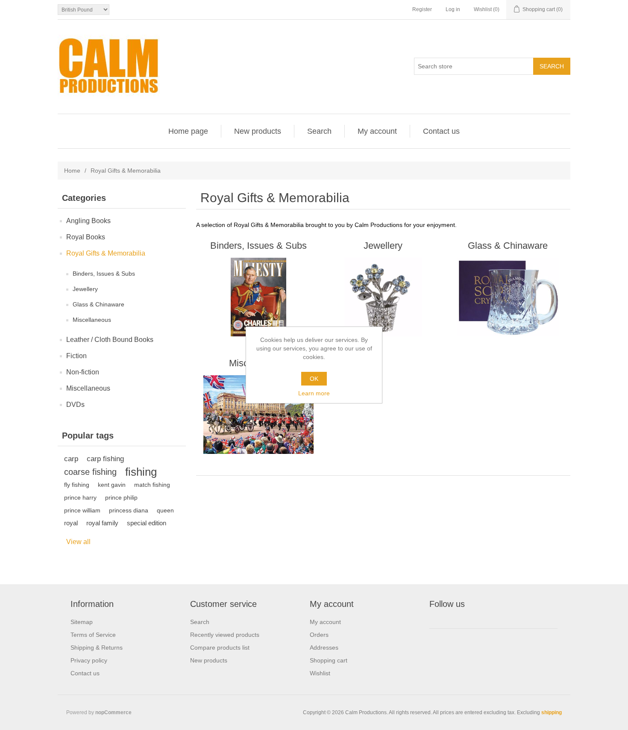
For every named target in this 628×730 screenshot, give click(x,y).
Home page (188, 131)
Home (72, 170)
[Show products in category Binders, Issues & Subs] (258, 297)
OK (314, 378)
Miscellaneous (92, 319)
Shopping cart (328, 660)
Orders (319, 634)
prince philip (121, 497)
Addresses (324, 647)
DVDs (75, 404)
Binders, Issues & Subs (104, 273)
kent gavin (112, 484)
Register (422, 9)
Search (319, 131)
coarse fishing (90, 472)
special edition (146, 523)
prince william (82, 510)
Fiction (76, 355)
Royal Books (85, 237)
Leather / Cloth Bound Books (109, 339)
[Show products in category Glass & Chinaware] (507, 297)
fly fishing (76, 484)
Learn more (314, 393)
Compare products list (219, 647)
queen (165, 510)
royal (71, 523)
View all (78, 541)
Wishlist (320, 673)
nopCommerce (113, 712)
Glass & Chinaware (98, 304)
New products (257, 131)
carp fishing (105, 459)
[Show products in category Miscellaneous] (258, 414)
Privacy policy (88, 660)
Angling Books (88, 220)
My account (377, 131)
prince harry (80, 497)
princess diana (128, 510)
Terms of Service (93, 634)
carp (71, 459)
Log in (453, 9)
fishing (141, 472)
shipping (551, 712)
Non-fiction (82, 372)
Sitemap (81, 621)
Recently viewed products (224, 634)
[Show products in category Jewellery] (383, 297)
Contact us (441, 131)
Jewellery (85, 289)
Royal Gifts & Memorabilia (105, 253)
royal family (102, 523)
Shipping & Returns (96, 647)
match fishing (152, 484)
